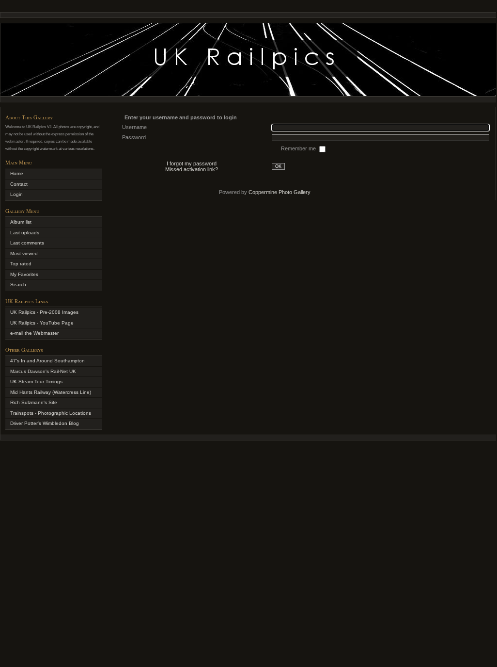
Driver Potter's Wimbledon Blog (44, 423)
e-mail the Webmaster (34, 333)
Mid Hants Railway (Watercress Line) (50, 392)
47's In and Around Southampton (47, 360)
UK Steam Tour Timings (36, 381)
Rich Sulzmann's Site (33, 402)
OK (278, 166)
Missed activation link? (191, 169)
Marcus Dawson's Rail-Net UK (43, 371)
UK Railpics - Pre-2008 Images (44, 312)
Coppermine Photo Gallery (279, 192)
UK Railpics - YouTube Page (42, 322)
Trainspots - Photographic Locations (50, 413)
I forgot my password (192, 163)
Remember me (299, 148)
